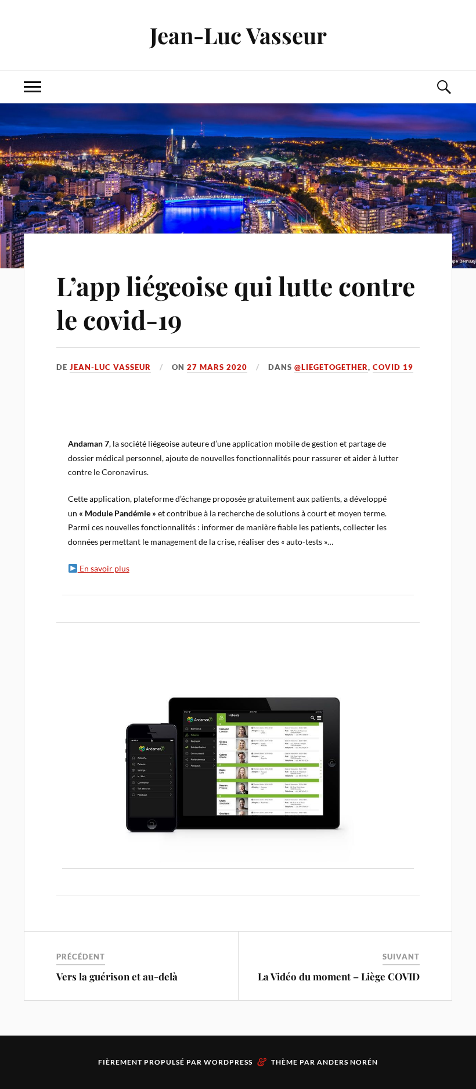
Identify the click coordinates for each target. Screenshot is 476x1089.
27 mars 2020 (217, 367)
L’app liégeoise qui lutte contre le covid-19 (235, 302)
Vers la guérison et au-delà (117, 976)
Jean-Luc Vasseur (238, 35)
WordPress (228, 1062)
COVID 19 (393, 367)
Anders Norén (347, 1062)
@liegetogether (331, 367)
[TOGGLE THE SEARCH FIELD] (443, 87)
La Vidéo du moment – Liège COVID (339, 976)
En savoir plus (103, 568)
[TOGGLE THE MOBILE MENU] (32, 87)
